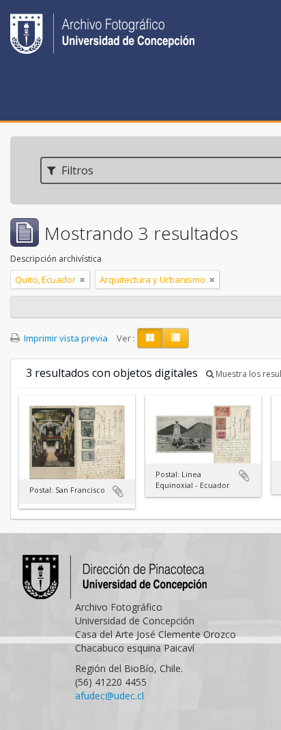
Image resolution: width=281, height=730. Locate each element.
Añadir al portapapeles (118, 491)
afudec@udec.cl (109, 695)
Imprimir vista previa (65, 338)
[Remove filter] (82, 279)
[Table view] (175, 338)
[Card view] (150, 338)
